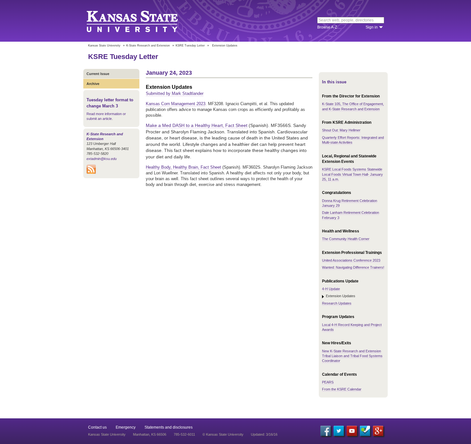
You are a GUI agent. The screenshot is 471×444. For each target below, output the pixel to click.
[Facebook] (325, 431)
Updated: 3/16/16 (264, 434)
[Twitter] (339, 431)
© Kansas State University (223, 434)
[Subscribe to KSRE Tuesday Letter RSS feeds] (91, 172)
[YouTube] (352, 431)
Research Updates (336, 303)
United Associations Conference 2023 (351, 260)
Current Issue (98, 74)
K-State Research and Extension (148, 45)
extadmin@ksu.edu (102, 159)
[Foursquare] (365, 431)
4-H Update (331, 289)
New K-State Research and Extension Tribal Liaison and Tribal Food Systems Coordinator (352, 356)
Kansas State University (140, 21)
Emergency (126, 427)
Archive (93, 84)
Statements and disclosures (169, 427)
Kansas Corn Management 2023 (175, 103)
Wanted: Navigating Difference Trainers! (353, 267)
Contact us (97, 427)
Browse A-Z (327, 27)
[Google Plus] (378, 431)
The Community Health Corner (345, 239)
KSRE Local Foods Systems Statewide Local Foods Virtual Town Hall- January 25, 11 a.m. (352, 174)
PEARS (328, 382)
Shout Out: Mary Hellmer (341, 130)
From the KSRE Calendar (341, 389)
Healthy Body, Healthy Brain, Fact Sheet (183, 167)
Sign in (372, 27)
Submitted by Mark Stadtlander (174, 93)
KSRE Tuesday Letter (190, 45)
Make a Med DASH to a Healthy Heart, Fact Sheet (196, 125)
